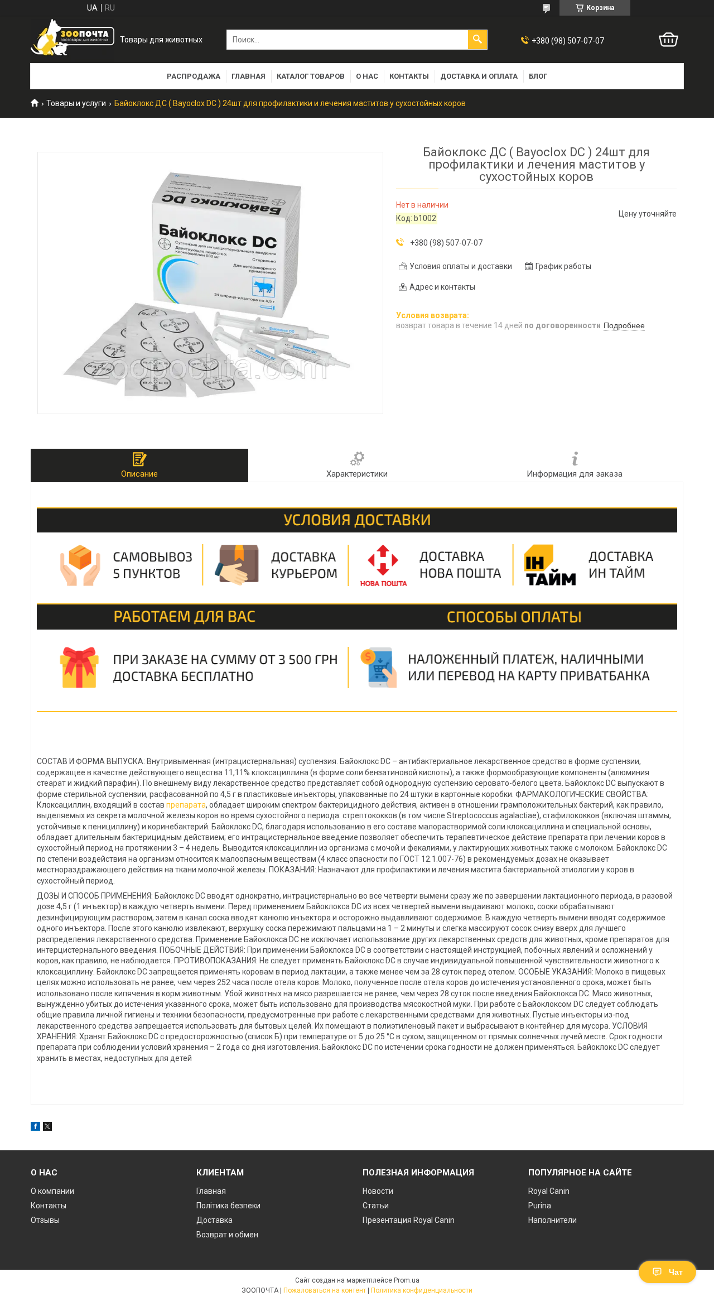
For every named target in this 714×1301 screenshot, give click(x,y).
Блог (538, 76)
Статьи (376, 1205)
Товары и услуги (76, 103)
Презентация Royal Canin (409, 1220)
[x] (47, 1128)
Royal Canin (549, 1191)
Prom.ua (406, 1280)
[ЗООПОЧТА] (72, 40)
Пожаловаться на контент (324, 1290)
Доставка (214, 1220)
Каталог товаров (311, 76)
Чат (676, 1272)
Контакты (409, 76)
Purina (539, 1205)
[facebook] (35, 1128)
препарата (186, 804)
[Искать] (477, 39)
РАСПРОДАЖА (193, 76)
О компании (52, 1191)
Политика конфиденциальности (421, 1290)
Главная (248, 76)
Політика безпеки (228, 1205)
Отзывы (45, 1220)
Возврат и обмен (227, 1234)
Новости (378, 1191)
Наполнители (552, 1220)
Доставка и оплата (479, 76)
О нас (367, 76)
